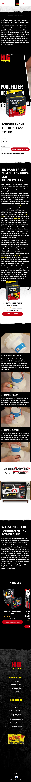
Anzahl (3, 146)
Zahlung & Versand (16, 723)
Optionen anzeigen (12, 314)
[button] (24, 3)
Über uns (16, 681)
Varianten (3, 138)
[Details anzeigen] (12, 290)
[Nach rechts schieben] (28, 104)
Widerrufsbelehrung (16, 719)
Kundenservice (16, 688)
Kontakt (16, 691)
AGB (16, 707)
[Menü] (3, 3)
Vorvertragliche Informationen (16, 715)
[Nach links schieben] (3, 105)
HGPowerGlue (19, 780)
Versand (3, 135)
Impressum (16, 704)
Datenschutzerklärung (16, 711)
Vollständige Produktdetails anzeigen (13, 153)
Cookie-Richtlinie (16, 726)
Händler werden (16, 684)
